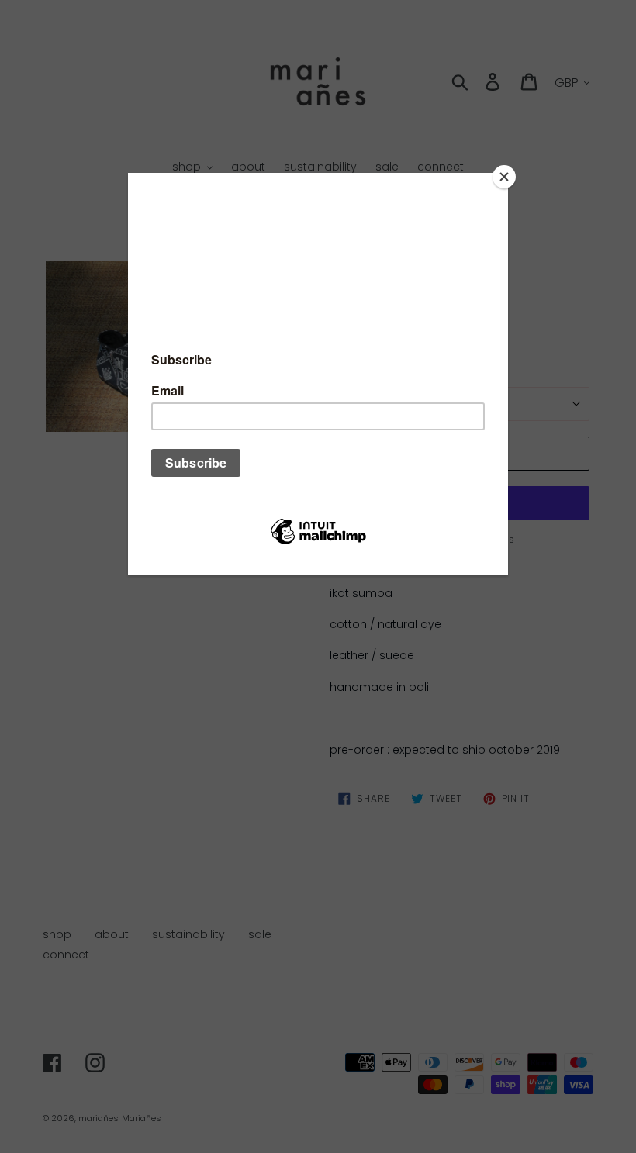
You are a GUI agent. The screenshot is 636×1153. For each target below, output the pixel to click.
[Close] (504, 176)
